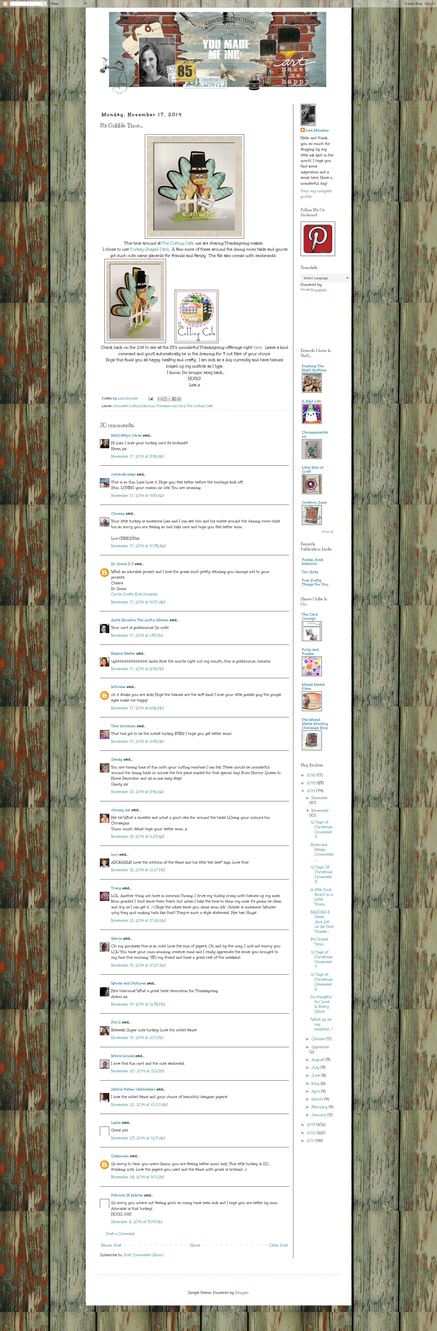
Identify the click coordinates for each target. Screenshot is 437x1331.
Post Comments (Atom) (143, 1255)
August (318, 1059)
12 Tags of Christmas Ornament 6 (321, 982)
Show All (328, 531)
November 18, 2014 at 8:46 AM (137, 791)
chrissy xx (120, 810)
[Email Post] (150, 398)
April (316, 1091)
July (316, 1067)
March (318, 1099)
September (321, 1047)
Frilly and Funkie (310, 651)
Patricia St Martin (127, 1195)
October (319, 1039)
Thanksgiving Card (170, 406)
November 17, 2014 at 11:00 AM (138, 602)
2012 (312, 1132)
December (320, 798)
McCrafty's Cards (126, 435)
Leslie (116, 1122)
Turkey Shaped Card (149, 249)
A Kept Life (311, 401)
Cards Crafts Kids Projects (134, 594)
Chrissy (118, 513)
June (316, 1075)
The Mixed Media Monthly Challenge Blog (315, 723)
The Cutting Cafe (177, 243)
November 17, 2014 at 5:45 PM (137, 669)
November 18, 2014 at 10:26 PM (138, 920)
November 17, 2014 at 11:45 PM (137, 741)
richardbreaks (123, 474)
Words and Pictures (128, 983)
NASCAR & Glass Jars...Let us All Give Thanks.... (322, 922)
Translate (318, 290)
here (257, 347)
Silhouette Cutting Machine (134, 406)
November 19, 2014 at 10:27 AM (138, 965)
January (319, 1114)
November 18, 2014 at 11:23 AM (137, 836)
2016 (312, 775)
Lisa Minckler (317, 130)
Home (195, 1245)
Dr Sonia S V (122, 564)
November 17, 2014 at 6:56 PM (137, 708)
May (316, 1083)
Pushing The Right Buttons (314, 368)
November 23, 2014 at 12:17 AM (138, 1138)
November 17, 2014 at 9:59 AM (137, 495)
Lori (114, 854)
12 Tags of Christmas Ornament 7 (321, 959)
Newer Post (111, 1245)
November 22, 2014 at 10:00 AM (139, 1104)
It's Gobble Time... (319, 942)
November (320, 810)
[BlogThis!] (164, 398)
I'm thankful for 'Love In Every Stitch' (321, 1004)
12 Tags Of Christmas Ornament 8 (321, 874)
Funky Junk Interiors (312, 561)
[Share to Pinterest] (179, 398)
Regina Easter (123, 653)
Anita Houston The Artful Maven (139, 620)
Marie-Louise (122, 1056)
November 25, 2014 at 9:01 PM (137, 1177)
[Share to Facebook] (174, 398)
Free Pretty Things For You (315, 582)
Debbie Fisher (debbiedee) (133, 1089)
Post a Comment (120, 1233)
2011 (311, 1140)
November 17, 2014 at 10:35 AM (138, 546)
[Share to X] (169, 398)
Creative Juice (314, 502)
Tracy (116, 888)
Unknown (120, 1156)
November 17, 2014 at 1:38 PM (137, 635)
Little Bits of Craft (312, 469)
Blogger (242, 1292)
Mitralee (118, 686)
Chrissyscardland (315, 434)
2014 (311, 790)
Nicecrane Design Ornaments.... (322, 852)
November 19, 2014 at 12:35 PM (138, 1004)
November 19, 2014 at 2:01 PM (137, 1037)
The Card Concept (310, 616)
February (320, 1107)
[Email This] (159, 398)
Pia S (116, 1022)
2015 (312, 783)
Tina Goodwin (123, 726)
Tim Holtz (310, 572)
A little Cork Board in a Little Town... (322, 897)
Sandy (116, 759)
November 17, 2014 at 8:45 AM (137, 456)
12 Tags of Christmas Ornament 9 (321, 829)
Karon (116, 938)
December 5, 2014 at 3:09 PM (136, 1221)
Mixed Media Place (313, 686)
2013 (312, 1124)
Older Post (278, 1245)
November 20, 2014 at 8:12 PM (137, 1071)
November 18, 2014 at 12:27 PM (138, 870)
